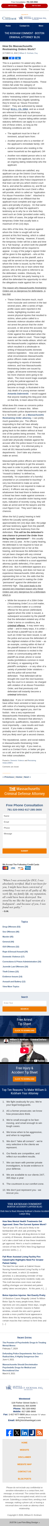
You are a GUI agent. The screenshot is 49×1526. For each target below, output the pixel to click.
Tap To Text (36, 5)
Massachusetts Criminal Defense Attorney (24, 791)
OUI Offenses (11, 947)
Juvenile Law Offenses (15, 967)
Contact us (24, 26)
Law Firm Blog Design (23, 1522)
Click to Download (24, 1030)
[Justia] (32, 1432)
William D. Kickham (33, 1515)
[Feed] (39, 1432)
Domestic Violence (17, 760)
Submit (24, 851)
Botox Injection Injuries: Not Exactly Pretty (24, 1295)
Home (8, 26)
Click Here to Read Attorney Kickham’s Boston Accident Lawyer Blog (24, 1212)
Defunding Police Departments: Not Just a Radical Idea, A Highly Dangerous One (23, 1355)
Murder (8, 937)
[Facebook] (9, 1432)
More (41, 26)
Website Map (24, 1464)
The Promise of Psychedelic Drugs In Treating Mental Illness (24, 1344)
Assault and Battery (14, 982)
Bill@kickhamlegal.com (28, 1420)
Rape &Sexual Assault (15, 952)
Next (27, 777)
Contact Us (24, 1472)
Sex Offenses (11, 932)
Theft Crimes (11, 972)
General (8, 942)
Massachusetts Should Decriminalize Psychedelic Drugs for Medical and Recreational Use (20, 1367)
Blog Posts (24, 1479)
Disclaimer (24, 1457)
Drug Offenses (11, 927)
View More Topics (11, 987)
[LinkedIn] (24, 1432)
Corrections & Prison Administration (22, 962)
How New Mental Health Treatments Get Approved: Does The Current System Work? (24, 1223)
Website (24, 1450)
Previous (8, 777)
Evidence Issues (12, 977)
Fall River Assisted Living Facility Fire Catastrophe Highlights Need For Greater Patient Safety (23, 1260)
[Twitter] (17, 1432)
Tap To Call (12, 5)
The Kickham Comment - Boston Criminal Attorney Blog (25, 17)
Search (24, 1009)
